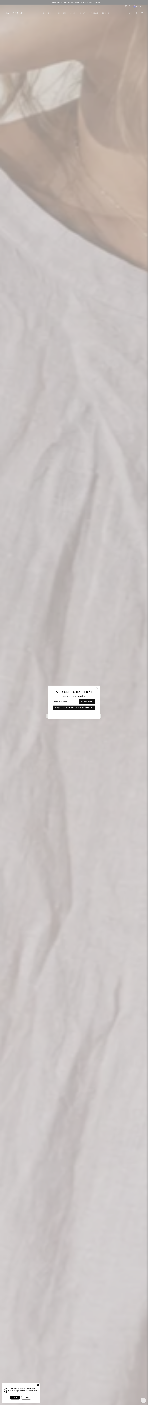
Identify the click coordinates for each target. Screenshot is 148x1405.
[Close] (38, 1385)
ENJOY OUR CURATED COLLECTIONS (74, 708)
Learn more (17, 1393)
